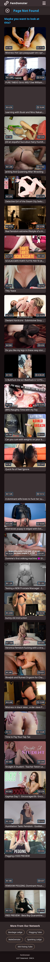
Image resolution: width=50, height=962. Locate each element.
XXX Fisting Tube (25, 946)
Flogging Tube (35, 932)
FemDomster (18, 3)
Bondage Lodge (15, 932)
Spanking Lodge (34, 939)
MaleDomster (15, 939)
